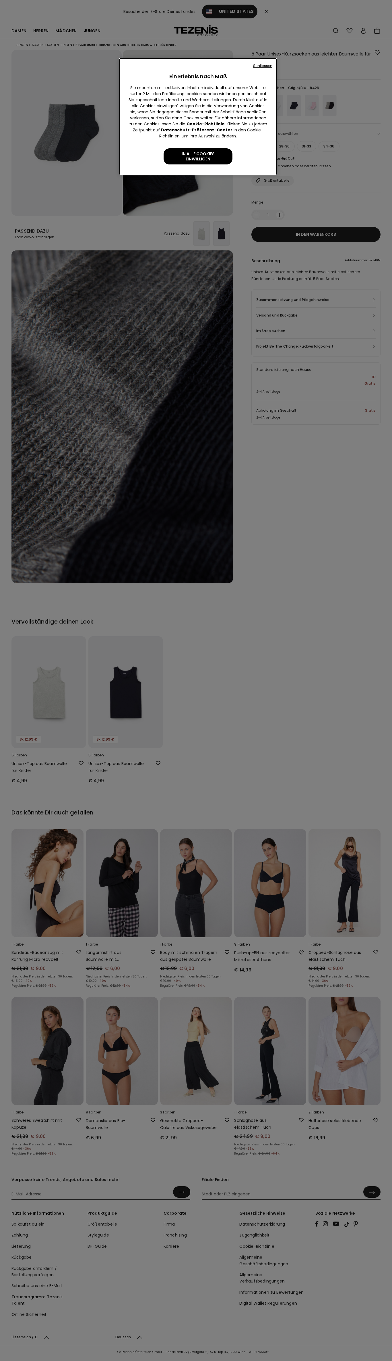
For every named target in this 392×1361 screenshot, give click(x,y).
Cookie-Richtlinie (206, 124)
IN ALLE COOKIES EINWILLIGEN (198, 156)
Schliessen (262, 65)
